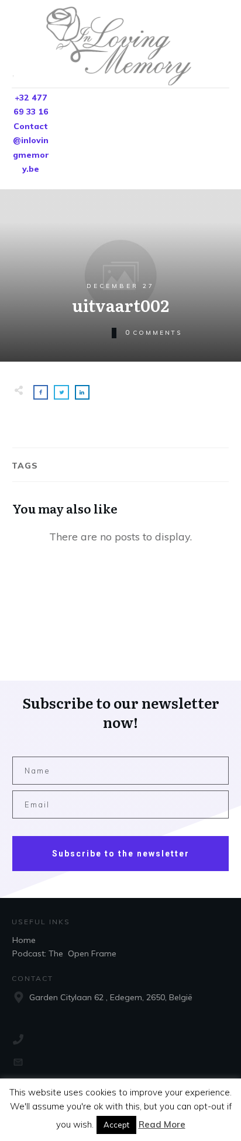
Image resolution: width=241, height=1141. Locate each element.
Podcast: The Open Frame (64, 953)
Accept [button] (116, 1124)
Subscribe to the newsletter (121, 853)
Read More (162, 1124)
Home (24, 940)
